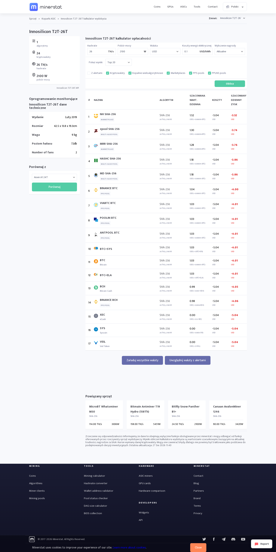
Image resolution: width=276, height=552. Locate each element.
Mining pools (37, 498)
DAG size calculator (95, 505)
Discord (243, 539)
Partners (199, 490)
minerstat (46, 6)
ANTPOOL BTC (109, 232)
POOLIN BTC (108, 217)
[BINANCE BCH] (97, 303)
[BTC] (97, 262)
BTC (102, 260)
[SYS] (97, 330)
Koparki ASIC (49, 18)
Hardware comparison (152, 490)
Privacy (198, 513)
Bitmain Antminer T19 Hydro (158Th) (145, 409)
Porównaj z (37, 167)
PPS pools (198, 73)
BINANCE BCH (109, 300)
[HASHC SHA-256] (97, 161)
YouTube (233, 539)
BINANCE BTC (109, 188)
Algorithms (35, 483)
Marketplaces (178, 73)
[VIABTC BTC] (97, 206)
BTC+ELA (106, 275)
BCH (102, 286)
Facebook (214, 539)
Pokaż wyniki (96, 62)
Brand (197, 498)
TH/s (111, 51)
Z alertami (96, 73)
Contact (213, 6)
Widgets (144, 512)
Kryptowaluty (117, 73)
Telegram (223, 539)
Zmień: (213, 18)
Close (198, 547)
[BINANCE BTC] (97, 191)
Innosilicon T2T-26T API (68, 88)
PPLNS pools (219, 73)
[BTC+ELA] (97, 275)
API (141, 520)
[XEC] (97, 317)
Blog (196, 483)
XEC (102, 314)
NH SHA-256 (108, 114)
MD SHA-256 (108, 173)
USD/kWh (205, 51)
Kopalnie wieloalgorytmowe (147, 73)
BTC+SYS (106, 249)
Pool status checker (96, 498)
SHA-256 (165, 115)
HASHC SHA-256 (110, 158)
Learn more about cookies (129, 547)
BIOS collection (93, 513)
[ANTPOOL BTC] (97, 235)
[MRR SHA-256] (97, 146)
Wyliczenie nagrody (225, 45)
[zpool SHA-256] (97, 132)
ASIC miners (146, 475)
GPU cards (145, 483)
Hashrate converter (95, 483)
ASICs (183, 6)
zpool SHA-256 (110, 129)
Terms (197, 505)
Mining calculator (94, 475)
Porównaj (54, 186)
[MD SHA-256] (97, 176)
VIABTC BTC (108, 203)
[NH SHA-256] (97, 117)
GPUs (170, 6)
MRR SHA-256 (109, 143)
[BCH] (97, 288)
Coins (157, 6)
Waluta (154, 45)
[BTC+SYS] (97, 249)
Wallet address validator (98, 490)
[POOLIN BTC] (97, 220)
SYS (102, 328)
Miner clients (37, 490)
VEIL (103, 341)
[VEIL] (97, 344)
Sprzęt (33, 18)
